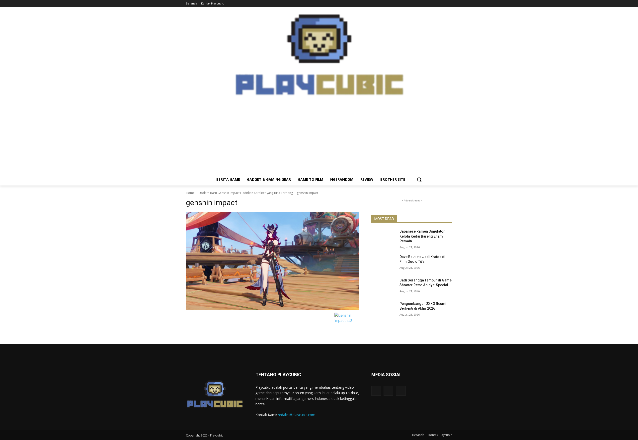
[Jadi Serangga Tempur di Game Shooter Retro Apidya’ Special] (383, 286)
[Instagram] (442, 3)
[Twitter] (449, 3)
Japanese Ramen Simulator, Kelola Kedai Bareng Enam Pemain (422, 236)
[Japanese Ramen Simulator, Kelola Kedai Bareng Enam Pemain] (383, 237)
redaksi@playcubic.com (296, 414)
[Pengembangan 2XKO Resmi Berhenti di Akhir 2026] (383, 309)
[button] (419, 179)
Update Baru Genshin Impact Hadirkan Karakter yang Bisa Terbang (246, 193)
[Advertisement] (319, 139)
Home (190, 193)
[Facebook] (435, 3)
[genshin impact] (272, 261)
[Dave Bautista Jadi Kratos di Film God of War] (383, 263)
